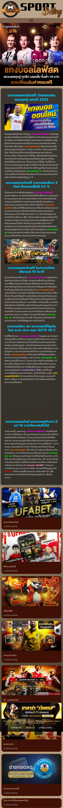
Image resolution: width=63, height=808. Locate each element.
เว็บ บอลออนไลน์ (10, 699)
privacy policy (45, 727)
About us (30, 727)
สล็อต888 (7, 610)
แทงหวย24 (8, 744)
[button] (31, 20)
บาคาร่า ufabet (53, 721)
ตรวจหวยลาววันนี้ (11, 788)
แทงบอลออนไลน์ (10, 522)
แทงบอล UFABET (35, 465)
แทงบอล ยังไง (10, 655)
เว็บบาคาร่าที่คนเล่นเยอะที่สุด (15, 800)
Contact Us (16, 727)
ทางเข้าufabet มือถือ (31, 370)
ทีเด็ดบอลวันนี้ (9, 566)
